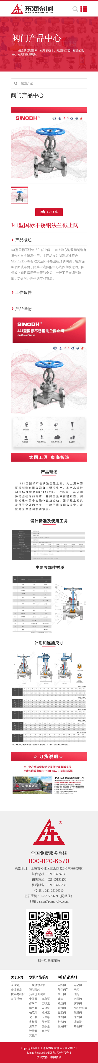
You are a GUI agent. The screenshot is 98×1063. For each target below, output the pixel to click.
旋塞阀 (62, 1012)
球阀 (76, 994)
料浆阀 (62, 1021)
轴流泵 (33, 1012)
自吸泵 (46, 1003)
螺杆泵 (46, 1012)
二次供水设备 (37, 985)
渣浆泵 (33, 1026)
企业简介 (16, 985)
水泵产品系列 (38, 977)
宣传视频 (16, 998)
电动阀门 (79, 985)
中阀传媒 (55, 1057)
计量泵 (33, 1031)
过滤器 (78, 1021)
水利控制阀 (80, 1008)
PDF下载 (52, 211)
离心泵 (46, 998)
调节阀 (78, 1003)
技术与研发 (18, 994)
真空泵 (46, 1031)
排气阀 (78, 1017)
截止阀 (62, 994)
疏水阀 (62, 1008)
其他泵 (33, 1035)
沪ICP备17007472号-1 (58, 1052)
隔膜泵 (46, 1008)
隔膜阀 (78, 1012)
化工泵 (33, 1017)
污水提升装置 (37, 994)
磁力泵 (33, 1008)
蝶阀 (60, 998)
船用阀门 (63, 1026)
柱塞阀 (62, 1017)
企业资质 (16, 989)
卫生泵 (46, 1017)
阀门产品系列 (67, 977)
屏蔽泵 (46, 1026)
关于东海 (17, 977)
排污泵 (33, 1003)
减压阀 (62, 1003)
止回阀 (78, 998)
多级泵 (33, 1021)
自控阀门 (63, 985)
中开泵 (33, 998)
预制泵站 (34, 989)
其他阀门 (79, 1026)
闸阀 (76, 989)
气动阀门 (63, 989)
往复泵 (46, 1021)
